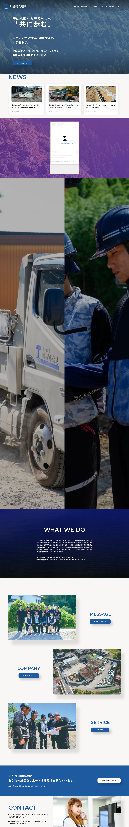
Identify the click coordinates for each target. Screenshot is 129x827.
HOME (76, 6)
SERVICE (103, 6)
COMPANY (94, 6)
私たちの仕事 (99, 730)
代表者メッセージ (99, 621)
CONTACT (120, 6)
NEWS (111, 6)
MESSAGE (85, 6)
